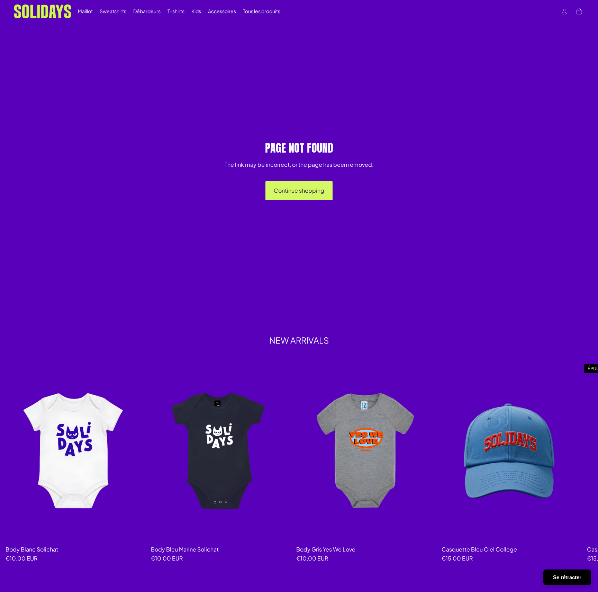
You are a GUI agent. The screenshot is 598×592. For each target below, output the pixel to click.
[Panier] (579, 11)
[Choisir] (280, 532)
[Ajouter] (134, 532)
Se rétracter (567, 577)
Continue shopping (299, 190)
